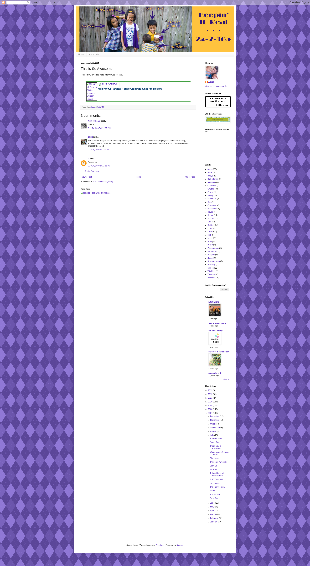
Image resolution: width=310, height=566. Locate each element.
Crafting (210, 189)
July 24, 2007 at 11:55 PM (99, 166)
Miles (209, 238)
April (212, 510)
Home (81, 54)
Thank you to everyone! (215, 447)
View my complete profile (216, 86)
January (214, 522)
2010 (210, 402)
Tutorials (211, 274)
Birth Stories (212, 179)
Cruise (210, 192)
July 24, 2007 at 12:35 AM (99, 128)
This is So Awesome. (219, 462)
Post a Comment (92, 171)
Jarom (212, 491)
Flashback (212, 199)
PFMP (210, 245)
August (213, 431)
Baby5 (210, 176)
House (210, 212)
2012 (210, 394)
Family (210, 195)
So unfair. (214, 498)
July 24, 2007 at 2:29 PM (98, 150)
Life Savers (213, 302)
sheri (90, 137)
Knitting (210, 225)
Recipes (211, 255)
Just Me (210, 218)
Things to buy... (216, 438)
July (212, 435)
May (212, 507)
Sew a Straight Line (217, 323)
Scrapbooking (213, 261)
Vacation (211, 278)
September (215, 427)
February (214, 518)
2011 (210, 398)
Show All (226, 379)
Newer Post (87, 177)
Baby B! (213, 466)
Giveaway (211, 205)
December (215, 416)
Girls (209, 202)
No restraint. (215, 483)
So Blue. (213, 469)
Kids (209, 222)
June (212, 503)
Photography (213, 248)
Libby (209, 228)
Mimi (209, 241)
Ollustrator (160, 545)
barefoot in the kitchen (218, 352)
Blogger (179, 545)
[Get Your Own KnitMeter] (218, 107)
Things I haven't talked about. (217, 474)
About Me (94, 54)
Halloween (212, 209)
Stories (210, 268)
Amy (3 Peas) (94, 121)
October (214, 424)
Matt (209, 235)
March (213, 514)
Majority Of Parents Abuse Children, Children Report (130, 88)
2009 (210, 405)
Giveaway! (214, 458)
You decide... (215, 494)
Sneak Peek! (215, 442)
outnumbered (214, 373)
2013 (210, 390)
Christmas (211, 186)
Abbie (210, 169)
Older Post (190, 177)
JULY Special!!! (216, 479)
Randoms (211, 251)
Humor (210, 215)
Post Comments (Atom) (103, 181)
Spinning (211, 264)
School (210, 258)
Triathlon (211, 271)
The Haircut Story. (217, 487)
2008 (210, 409)
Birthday (211, 182)
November (215, 420)
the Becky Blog (215, 330)
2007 (210, 413)
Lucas (210, 231)
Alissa (211, 82)
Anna (209, 172)
